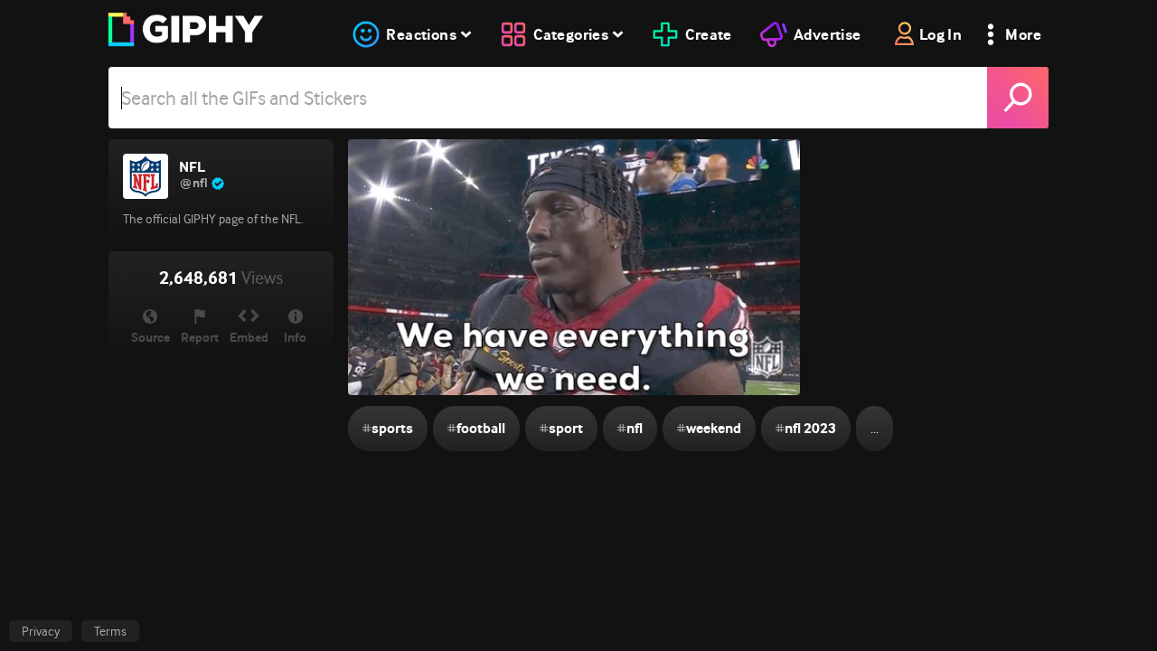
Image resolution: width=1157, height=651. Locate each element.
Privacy (41, 631)
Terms (110, 631)
